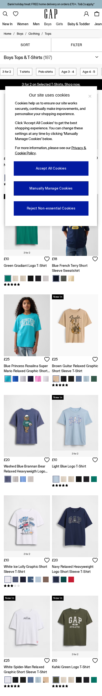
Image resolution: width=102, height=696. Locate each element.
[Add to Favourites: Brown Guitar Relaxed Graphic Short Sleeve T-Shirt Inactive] (95, 360)
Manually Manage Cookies (51, 188)
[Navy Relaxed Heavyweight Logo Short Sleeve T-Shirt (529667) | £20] (75, 526)
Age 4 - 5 (89, 71)
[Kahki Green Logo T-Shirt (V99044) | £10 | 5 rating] (75, 686)
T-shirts (25, 71)
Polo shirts (45, 71)
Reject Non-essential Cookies (51, 208)
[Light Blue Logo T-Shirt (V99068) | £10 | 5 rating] (75, 485)
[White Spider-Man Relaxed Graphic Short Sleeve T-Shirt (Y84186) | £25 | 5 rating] (27, 686)
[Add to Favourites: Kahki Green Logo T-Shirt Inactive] (95, 661)
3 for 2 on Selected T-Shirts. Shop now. (51, 84)
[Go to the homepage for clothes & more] (51, 14)
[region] (51, 156)
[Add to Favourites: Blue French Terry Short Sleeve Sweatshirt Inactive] (95, 259)
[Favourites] (15, 14)
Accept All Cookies (51, 168)
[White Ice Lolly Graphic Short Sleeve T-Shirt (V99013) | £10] (27, 526)
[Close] (90, 96)
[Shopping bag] (97, 14)
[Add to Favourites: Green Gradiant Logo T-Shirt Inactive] (47, 259)
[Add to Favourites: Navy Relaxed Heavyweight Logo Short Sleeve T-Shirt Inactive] (95, 561)
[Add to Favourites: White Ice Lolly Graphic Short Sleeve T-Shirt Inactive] (47, 561)
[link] (5, 14)
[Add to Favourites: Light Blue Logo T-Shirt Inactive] (95, 460)
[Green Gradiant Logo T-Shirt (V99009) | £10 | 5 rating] (27, 285)
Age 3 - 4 (67, 71)
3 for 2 (6, 71)
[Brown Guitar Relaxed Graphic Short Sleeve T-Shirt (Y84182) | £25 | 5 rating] (75, 385)
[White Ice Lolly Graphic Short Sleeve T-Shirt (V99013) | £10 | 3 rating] (27, 586)
